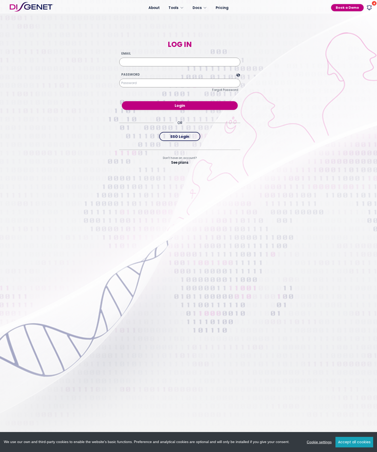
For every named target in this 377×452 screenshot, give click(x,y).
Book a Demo (347, 7)
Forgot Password (225, 90)
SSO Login (179, 136)
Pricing (222, 7)
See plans (179, 162)
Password (130, 75)
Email (126, 54)
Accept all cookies (354, 442)
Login (180, 105)
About (154, 7)
